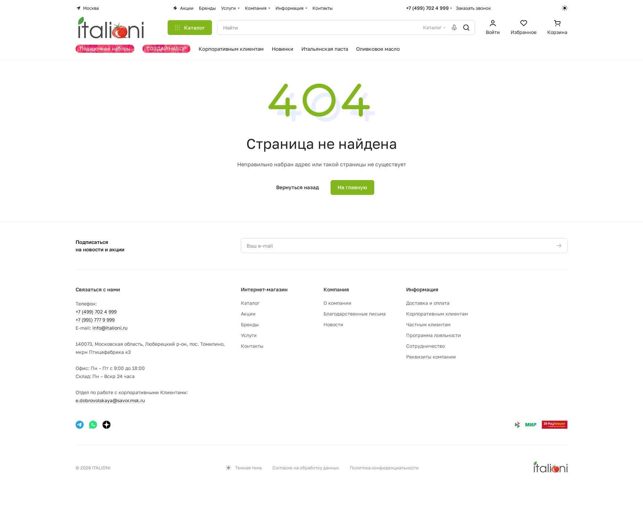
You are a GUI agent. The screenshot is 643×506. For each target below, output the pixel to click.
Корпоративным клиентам (437, 314)
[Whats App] (93, 425)
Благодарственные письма (355, 314)
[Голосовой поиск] (454, 27)
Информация (422, 289)
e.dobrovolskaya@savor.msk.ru (110, 400)
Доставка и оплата (427, 303)
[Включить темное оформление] (564, 8)
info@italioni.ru (109, 328)
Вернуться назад (297, 187)
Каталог (250, 303)
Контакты (252, 346)
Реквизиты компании (431, 357)
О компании (337, 303)
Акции (248, 314)
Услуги (249, 335)
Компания (336, 289)
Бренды (250, 324)
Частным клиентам (428, 324)
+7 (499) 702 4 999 (427, 8)
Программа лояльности (433, 335)
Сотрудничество (425, 346)
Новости (333, 324)
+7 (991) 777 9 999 (95, 320)
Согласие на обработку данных (305, 467)
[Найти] (466, 27)
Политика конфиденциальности (384, 467)
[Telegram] (80, 425)
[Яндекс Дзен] (106, 425)
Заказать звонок (473, 8)
